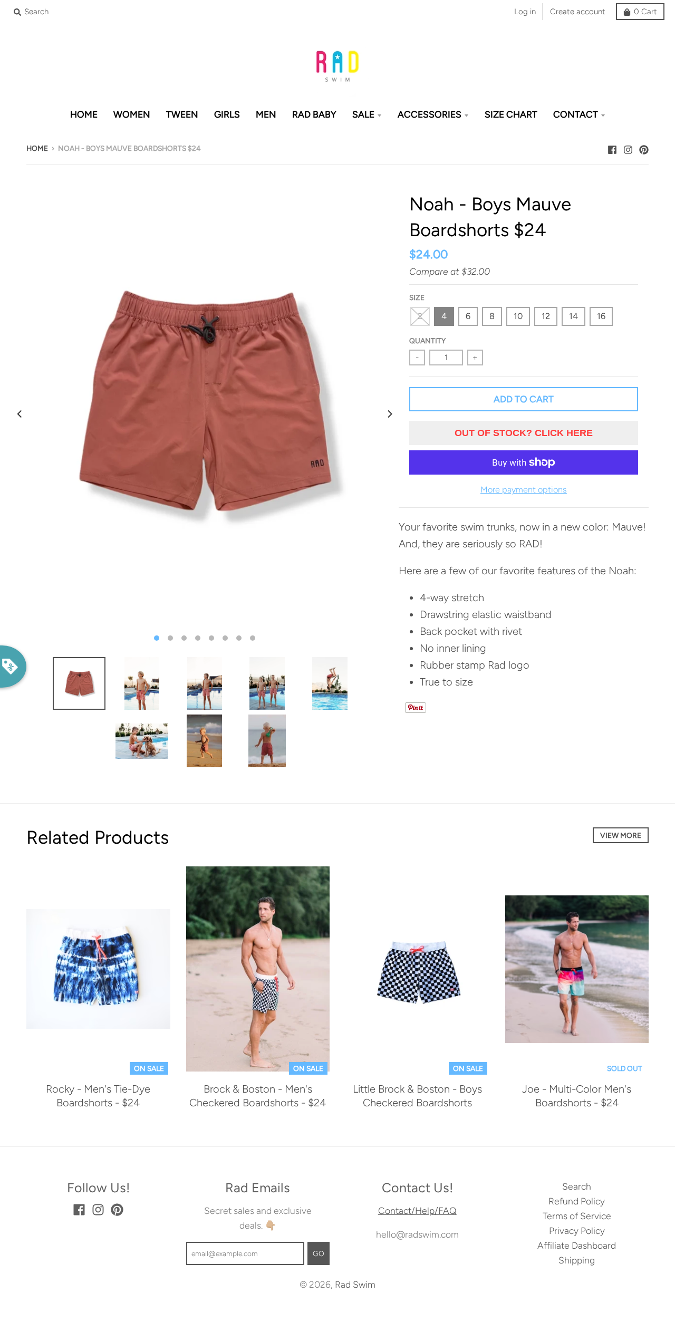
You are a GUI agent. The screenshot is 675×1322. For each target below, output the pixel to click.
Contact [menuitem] (575, 114)
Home (37, 148)
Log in (525, 11)
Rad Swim (355, 1284)
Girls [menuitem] (227, 114)
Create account (577, 11)
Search (576, 1186)
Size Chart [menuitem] (511, 114)
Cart (645, 11)
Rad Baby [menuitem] (314, 114)
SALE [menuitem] (363, 114)
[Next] (389, 414)
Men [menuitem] (266, 114)
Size (417, 297)
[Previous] (20, 414)
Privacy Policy (577, 1230)
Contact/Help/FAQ (417, 1210)
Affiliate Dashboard (576, 1245)
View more (620, 835)
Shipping (576, 1260)
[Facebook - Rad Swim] (612, 147)
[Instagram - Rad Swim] (628, 147)
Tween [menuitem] (182, 114)
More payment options (523, 490)
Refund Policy (576, 1201)
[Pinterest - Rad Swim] (644, 147)
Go (318, 1253)
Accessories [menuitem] (429, 114)
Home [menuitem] (84, 114)
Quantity (427, 340)
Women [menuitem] (131, 114)
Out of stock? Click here (524, 433)
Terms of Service (577, 1215)
